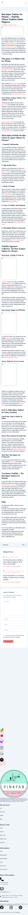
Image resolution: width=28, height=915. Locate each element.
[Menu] (2, 748)
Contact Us (2, 842)
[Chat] (2, 754)
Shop (1, 739)
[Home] (2, 730)
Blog (12, 566)
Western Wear (3, 839)
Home (2, 733)
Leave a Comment (6, 566)
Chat (1, 757)
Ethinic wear (2, 835)
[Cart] (2, 742)
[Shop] (2, 736)
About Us (2, 831)
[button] (26, 3)
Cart (1, 745)
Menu (2, 751)
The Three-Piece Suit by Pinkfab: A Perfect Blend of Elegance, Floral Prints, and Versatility (13, 562)
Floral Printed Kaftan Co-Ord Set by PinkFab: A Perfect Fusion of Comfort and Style (13, 578)
